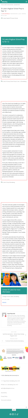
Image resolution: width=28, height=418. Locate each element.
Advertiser (17, 4)
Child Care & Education (7, 4)
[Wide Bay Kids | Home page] (5, 1)
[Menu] (26, 1)
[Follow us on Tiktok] (17, 414)
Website (4, 302)
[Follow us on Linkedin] (13, 414)
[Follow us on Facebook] (10, 414)
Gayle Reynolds (6, 13)
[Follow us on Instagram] (15, 414)
